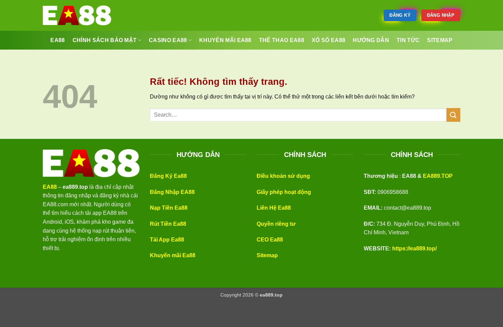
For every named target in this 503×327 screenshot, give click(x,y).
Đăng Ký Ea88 (168, 176)
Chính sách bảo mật (105, 40)
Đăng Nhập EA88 (172, 192)
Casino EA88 (168, 40)
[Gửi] (453, 114)
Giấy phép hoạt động (284, 192)
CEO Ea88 (270, 240)
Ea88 (57, 40)
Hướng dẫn (371, 40)
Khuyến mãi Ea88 (172, 255)
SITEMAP (439, 40)
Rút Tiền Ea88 (168, 224)
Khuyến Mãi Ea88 (225, 40)
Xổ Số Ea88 (328, 40)
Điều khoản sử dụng (283, 176)
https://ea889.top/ (414, 248)
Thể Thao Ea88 (281, 40)
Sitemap (267, 255)
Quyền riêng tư (276, 224)
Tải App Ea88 (167, 240)
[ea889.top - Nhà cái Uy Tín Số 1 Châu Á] (77, 15)
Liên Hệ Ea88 (274, 208)
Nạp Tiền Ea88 (169, 208)
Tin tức (408, 40)
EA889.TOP (438, 176)
